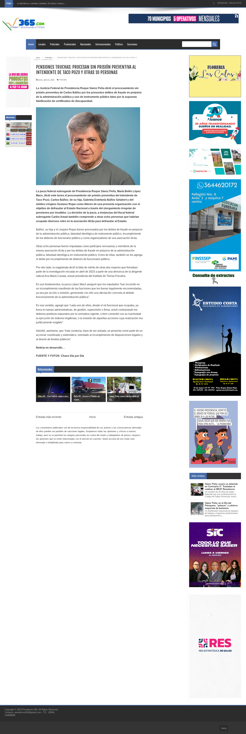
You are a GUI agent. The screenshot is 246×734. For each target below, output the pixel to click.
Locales (42, 44)
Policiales (54, 44)
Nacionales (85, 44)
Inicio (31, 44)
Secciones (132, 44)
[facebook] (214, 3)
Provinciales (70, 44)
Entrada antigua (133, 417)
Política (119, 44)
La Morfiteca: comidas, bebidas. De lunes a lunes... (41, 3)
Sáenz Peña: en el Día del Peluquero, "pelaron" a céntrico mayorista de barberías (221, 505)
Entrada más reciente (48, 417)
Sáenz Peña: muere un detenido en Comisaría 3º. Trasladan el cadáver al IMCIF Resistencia (221, 486)
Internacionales (103, 44)
